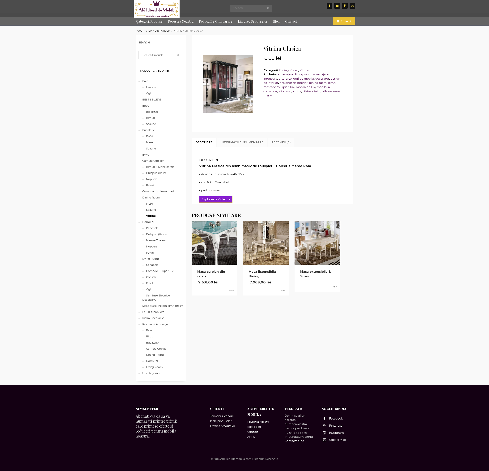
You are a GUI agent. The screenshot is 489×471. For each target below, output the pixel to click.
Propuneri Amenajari (155, 324)
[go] (268, 8)
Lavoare (151, 87)
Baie (145, 81)
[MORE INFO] (231, 290)
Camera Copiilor (153, 160)
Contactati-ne (294, 441)
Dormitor (148, 222)
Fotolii (150, 283)
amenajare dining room (295, 74)
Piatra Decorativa (153, 318)
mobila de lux (305, 87)
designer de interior (294, 83)
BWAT (146, 154)
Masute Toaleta (156, 240)
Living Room (150, 258)
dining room (318, 83)
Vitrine (304, 70)
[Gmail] (352, 6)
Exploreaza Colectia (216, 199)
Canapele (152, 264)
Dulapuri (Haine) (156, 173)
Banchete (152, 228)
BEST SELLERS (151, 99)
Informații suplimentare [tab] (242, 142)
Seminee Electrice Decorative (156, 297)
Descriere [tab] (204, 142)
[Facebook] (329, 6)
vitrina (296, 91)
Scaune (151, 124)
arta (281, 78)
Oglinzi (150, 93)
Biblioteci (152, 111)
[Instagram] (337, 6)
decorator (322, 78)
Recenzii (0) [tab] (281, 142)
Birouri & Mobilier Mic (160, 166)
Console (151, 277)
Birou (145, 105)
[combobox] (251, 8)
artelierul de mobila (300, 78)
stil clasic (285, 91)
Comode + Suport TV (159, 271)
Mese (149, 142)
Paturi (150, 185)
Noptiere (151, 179)
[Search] (178, 55)
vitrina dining (312, 91)
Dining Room (288, 70)
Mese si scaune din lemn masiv (162, 305)
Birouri (150, 117)
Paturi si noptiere (153, 311)
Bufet (149, 136)
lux (292, 87)
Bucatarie (148, 130)
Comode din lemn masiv (158, 191)
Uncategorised (151, 373)
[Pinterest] (345, 6)
